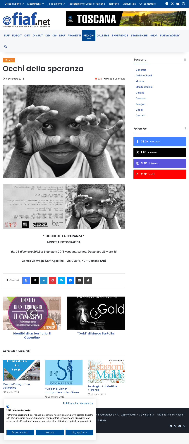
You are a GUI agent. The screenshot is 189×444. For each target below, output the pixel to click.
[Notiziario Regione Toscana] (26, 19)
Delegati (140, 104)
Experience (120, 35)
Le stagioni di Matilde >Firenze (102, 388)
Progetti (74, 35)
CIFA (27, 35)
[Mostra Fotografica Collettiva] (21, 370)
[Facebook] (26, 280)
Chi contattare (147, 3)
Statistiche (139, 35)
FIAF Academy (170, 35)
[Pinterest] (52, 280)
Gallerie (103, 35)
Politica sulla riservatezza (78, 403)
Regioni (88, 35)
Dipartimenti (34, 3)
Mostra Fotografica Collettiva (16, 386)
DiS (54, 35)
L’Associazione (13, 3)
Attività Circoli (144, 75)
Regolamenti (55, 3)
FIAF (7, 35)
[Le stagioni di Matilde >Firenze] (106, 371)
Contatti (140, 115)
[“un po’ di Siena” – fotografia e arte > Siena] (64, 372)
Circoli (139, 109)
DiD (47, 35)
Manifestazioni (144, 86)
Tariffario (114, 3)
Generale (141, 69)
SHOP (153, 35)
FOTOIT (17, 35)
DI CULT (38, 35)
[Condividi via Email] (79, 280)
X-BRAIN (101, 420)
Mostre (9, 60)
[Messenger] (70, 280)
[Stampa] (88, 280)
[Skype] (61, 280)
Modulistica (129, 3)
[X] (35, 280)
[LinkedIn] (43, 280)
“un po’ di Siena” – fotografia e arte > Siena (62, 390)
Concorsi (141, 98)
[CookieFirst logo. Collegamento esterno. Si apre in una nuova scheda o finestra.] (7, 406)
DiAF (62, 35)
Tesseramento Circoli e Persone (86, 3)
